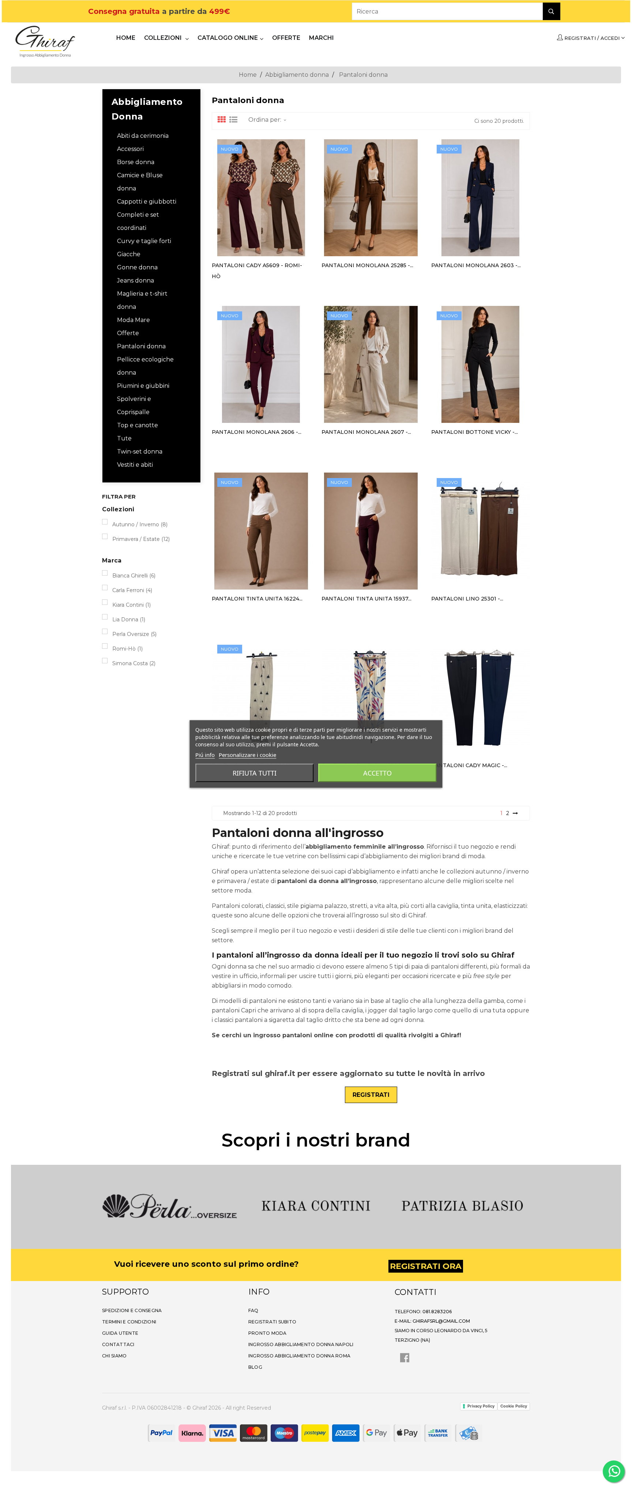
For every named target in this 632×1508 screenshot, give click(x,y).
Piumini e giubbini (143, 385)
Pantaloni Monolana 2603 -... (476, 265)
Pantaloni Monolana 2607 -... (366, 432)
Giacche (128, 254)
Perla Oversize (134, 634)
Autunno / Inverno (140, 524)
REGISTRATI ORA (426, 1266)
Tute (124, 438)
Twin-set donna (139, 451)
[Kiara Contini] (169, 1206)
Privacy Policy (480, 1406)
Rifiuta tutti (254, 773)
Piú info (205, 754)
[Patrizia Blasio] (316, 1206)
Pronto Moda (267, 1333)
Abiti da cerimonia (143, 135)
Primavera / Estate (141, 539)
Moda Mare (133, 320)
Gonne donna (137, 267)
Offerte (128, 333)
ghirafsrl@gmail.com (441, 1321)
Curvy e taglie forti (144, 241)
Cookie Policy (513, 1406)
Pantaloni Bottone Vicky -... (474, 432)
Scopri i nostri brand (316, 1140)
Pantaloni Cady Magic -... (469, 765)
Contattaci (118, 1344)
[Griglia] (222, 119)
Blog (255, 1367)
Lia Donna (128, 619)
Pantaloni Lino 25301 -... (467, 598)
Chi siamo (114, 1356)
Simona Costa (133, 663)
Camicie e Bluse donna (140, 182)
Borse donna (135, 162)
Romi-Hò (127, 648)
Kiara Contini (131, 605)
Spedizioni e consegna (132, 1310)
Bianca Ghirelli (133, 575)
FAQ (253, 1310)
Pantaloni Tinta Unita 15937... (366, 598)
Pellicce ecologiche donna (145, 366)
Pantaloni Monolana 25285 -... (367, 265)
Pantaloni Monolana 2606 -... (256, 432)
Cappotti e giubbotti (146, 201)
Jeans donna (135, 280)
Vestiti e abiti (135, 464)
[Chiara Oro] (462, 1206)
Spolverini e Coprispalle (134, 405)
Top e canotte (137, 425)
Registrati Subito (272, 1322)
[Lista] (233, 119)
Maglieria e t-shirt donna (142, 300)
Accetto (377, 773)
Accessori (130, 148)
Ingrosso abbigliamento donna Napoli (301, 1344)
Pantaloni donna (141, 346)
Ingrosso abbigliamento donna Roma (299, 1356)
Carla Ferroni (132, 590)
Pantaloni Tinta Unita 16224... (257, 598)
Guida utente (120, 1333)
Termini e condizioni (129, 1322)
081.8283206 (437, 1311)
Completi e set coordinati (138, 221)
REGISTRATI (371, 1094)
